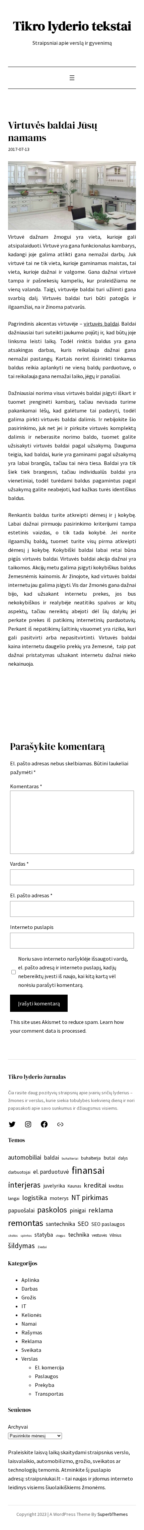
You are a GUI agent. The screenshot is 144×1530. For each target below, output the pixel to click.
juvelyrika (54, 1186)
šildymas (21, 1245)
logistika (34, 1197)
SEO (83, 1224)
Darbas (29, 1288)
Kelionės (31, 1314)
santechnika (60, 1224)
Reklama (31, 1341)
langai (13, 1198)
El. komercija (49, 1367)
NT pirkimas (89, 1197)
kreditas (116, 1186)
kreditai (95, 1185)
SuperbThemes (112, 1514)
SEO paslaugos (108, 1224)
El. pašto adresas (31, 895)
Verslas (29, 1358)
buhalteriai (70, 1158)
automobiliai (24, 1157)
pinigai (78, 1210)
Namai (29, 1323)
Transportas (49, 1393)
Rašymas (31, 1332)
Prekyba (44, 1385)
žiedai (42, 1247)
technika (78, 1234)
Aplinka (30, 1279)
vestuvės (99, 1235)
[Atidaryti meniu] (72, 78)
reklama (100, 1210)
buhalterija (91, 1158)
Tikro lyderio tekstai (72, 26)
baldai (51, 1157)
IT (23, 1306)
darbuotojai (19, 1172)
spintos (26, 1235)
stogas (60, 1235)
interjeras (24, 1184)
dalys (123, 1158)
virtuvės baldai (101, 323)
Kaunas (74, 1186)
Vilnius (115, 1235)
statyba (43, 1234)
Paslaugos (46, 1376)
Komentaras (26, 786)
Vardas (19, 863)
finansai (88, 1170)
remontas (25, 1222)
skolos (13, 1235)
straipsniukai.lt (43, 1478)
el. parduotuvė (51, 1171)
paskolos (52, 1210)
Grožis (28, 1297)
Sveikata (31, 1349)
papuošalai (21, 1210)
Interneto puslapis (32, 927)
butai (109, 1158)
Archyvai (18, 1426)
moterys (59, 1198)
